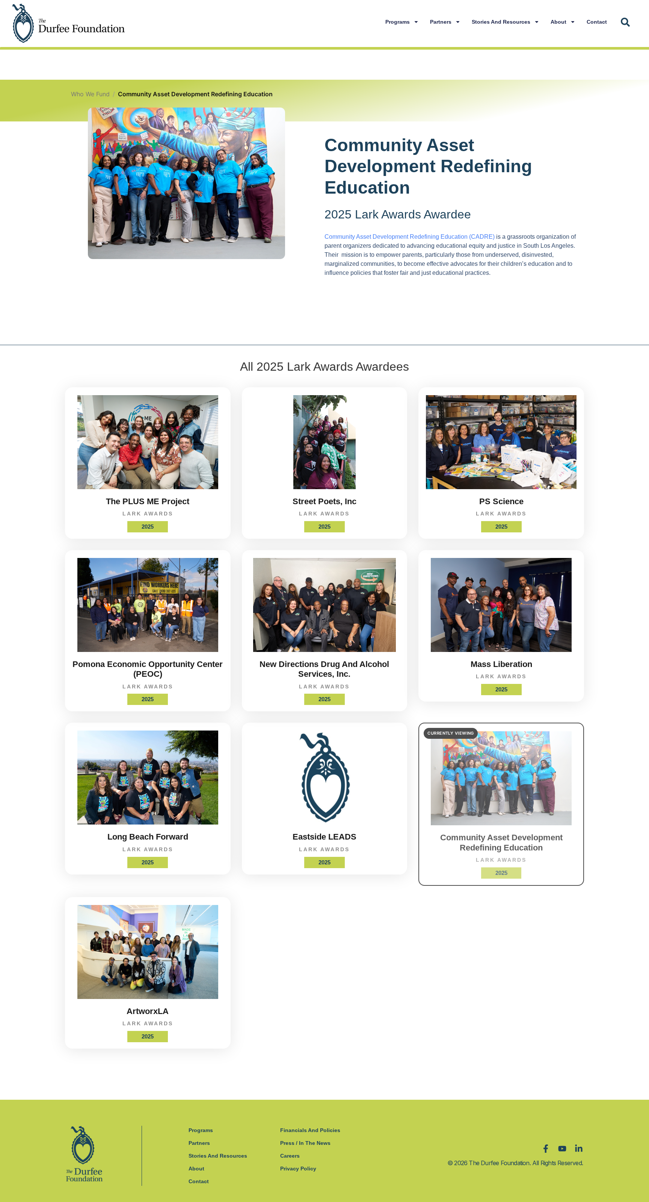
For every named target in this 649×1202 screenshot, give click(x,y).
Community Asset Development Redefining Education (501, 842)
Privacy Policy (298, 1169)
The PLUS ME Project (147, 501)
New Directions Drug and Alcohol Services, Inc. (324, 669)
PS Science (501, 501)
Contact (597, 22)
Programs (397, 22)
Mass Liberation (501, 664)
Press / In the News (305, 1143)
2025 (148, 526)
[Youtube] (562, 1148)
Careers (290, 1156)
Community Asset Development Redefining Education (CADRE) (409, 236)
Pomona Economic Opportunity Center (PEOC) (147, 669)
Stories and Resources (501, 22)
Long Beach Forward (147, 836)
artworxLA (148, 1011)
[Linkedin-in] (579, 1148)
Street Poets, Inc (324, 501)
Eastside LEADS (324, 836)
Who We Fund (90, 94)
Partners (440, 22)
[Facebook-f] (546, 1148)
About (558, 22)
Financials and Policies (310, 1130)
